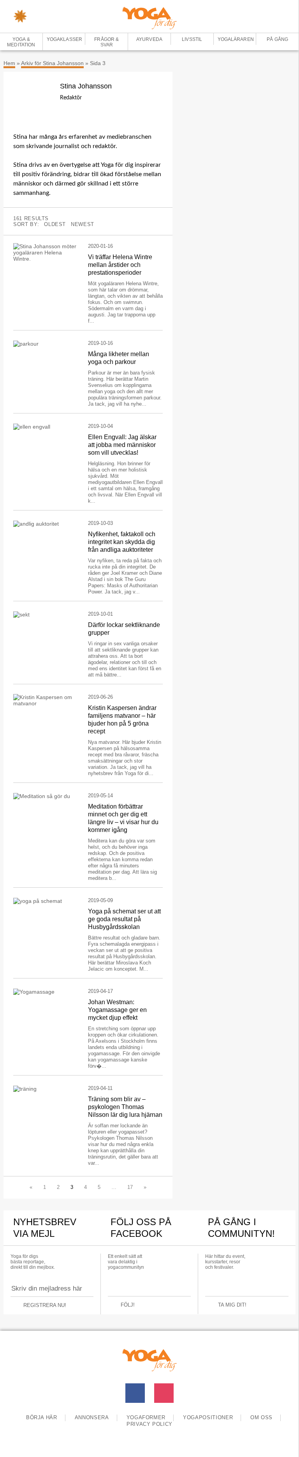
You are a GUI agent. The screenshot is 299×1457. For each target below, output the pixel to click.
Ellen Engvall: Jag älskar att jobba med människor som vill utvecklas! (122, 445)
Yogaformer (146, 1417)
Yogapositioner (208, 1417)
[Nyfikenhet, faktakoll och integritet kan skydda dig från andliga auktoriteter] (44, 523)
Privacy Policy (149, 1424)
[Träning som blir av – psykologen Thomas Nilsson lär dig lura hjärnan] (44, 1088)
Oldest (55, 224)
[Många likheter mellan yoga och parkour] (44, 343)
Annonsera (92, 1417)
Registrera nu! (44, 1305)
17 (130, 1187)
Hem (9, 63)
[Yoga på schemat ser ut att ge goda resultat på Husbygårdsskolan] (44, 900)
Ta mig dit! (232, 1305)
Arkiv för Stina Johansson (52, 63)
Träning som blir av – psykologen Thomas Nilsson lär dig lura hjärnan (125, 1107)
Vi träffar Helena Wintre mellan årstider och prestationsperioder (120, 265)
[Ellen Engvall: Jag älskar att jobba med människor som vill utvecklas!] (44, 426)
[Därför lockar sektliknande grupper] (44, 614)
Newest (82, 224)
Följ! (128, 1305)
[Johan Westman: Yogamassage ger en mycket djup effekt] (44, 991)
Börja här (41, 1417)
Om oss (261, 1417)
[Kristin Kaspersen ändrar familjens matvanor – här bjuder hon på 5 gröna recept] (44, 700)
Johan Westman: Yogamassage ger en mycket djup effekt (117, 1010)
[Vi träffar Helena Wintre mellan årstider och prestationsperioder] (44, 252)
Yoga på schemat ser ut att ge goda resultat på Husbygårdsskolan (124, 919)
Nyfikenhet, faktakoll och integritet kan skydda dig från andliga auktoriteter (121, 542)
